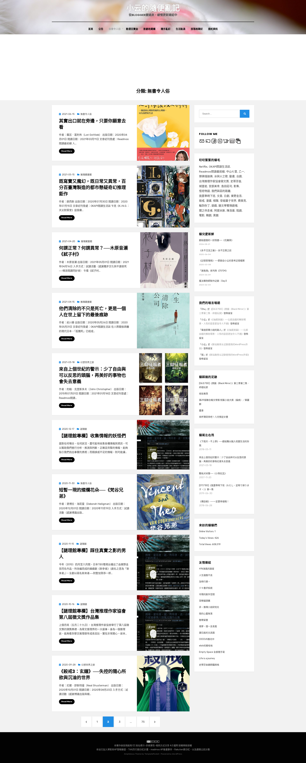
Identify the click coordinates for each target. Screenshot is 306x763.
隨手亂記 (165, 29)
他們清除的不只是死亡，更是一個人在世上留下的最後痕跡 (92, 312)
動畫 (232, 176)
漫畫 (208, 200)
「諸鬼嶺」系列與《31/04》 (213, 270)
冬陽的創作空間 (207, 594)
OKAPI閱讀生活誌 (219, 166)
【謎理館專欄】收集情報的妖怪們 (92, 436)
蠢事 (201, 410)
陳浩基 (231, 210)
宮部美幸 (214, 186)
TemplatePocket (152, 754)
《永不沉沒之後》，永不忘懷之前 (215, 250)
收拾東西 (203, 393)
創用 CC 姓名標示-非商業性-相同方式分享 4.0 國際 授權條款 (157, 745)
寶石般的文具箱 (207, 632)
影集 (236, 186)
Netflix (203, 166)
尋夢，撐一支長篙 (208, 626)
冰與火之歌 (221, 176)
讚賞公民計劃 (203, 749)
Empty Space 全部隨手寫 (212, 652)
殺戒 (201, 200)
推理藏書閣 (86, 174)
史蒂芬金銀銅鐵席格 (209, 664)
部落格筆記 (197, 29)
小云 (203, 319)
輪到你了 (204, 205)
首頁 (90, 29)
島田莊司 (226, 186)
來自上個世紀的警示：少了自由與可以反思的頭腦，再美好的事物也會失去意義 (92, 375)
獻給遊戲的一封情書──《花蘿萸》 (216, 240)
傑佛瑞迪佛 (206, 176)
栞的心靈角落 (205, 613)
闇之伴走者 (206, 210)
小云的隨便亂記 (153, 8)
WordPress (177, 754)
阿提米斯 (219, 210)
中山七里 (231, 171)
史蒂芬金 (235, 181)
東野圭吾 (236, 196)
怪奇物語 (204, 191)
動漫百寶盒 (132, 29)
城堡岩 (203, 186)
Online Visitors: (207, 531)
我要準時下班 (207, 196)
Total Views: (205, 544)
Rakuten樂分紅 (182, 749)
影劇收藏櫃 (149, 29)
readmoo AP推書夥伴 (161, 749)
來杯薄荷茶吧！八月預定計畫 (213, 417)
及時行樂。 (204, 581)
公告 (100, 29)
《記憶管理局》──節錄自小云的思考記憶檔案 (222, 260)
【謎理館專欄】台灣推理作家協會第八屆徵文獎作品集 (92, 614)
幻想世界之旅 (87, 362)
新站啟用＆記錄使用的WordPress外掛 (229, 354)
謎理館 (83, 429)
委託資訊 (213, 29)
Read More (66, 151)
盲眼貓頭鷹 (204, 600)
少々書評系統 (205, 588)
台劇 (239, 176)
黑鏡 (216, 215)
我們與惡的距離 (220, 191)
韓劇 (208, 215)
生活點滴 (180, 29)
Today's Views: (207, 538)
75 (144, 721)
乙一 (241, 171)
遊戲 (214, 205)
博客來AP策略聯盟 (116, 749)
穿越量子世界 (228, 200)
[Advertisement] (153, 58)
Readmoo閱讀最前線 (212, 171)
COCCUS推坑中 (206, 639)
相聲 (216, 200)
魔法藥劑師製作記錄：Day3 (213, 281)
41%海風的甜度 (206, 568)
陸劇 (239, 210)
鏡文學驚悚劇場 (228, 205)
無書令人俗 (115, 29)
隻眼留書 (203, 620)
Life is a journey (207, 658)
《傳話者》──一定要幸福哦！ (214, 501)
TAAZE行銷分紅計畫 (138, 749)
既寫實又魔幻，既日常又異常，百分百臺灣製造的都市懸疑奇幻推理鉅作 (92, 187)
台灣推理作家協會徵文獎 (214, 181)
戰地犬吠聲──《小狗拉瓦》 (213, 473)
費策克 (242, 200)
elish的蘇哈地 (206, 645)
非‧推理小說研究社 (209, 607)
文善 (219, 196)
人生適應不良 (205, 575)
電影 (201, 215)
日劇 (226, 196)
